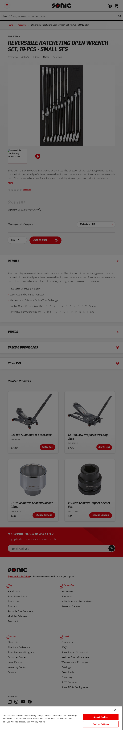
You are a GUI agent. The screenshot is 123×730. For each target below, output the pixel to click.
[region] (61, 718)
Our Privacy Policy (36, 722)
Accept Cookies (101, 717)
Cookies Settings (101, 724)
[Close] (115, 710)
